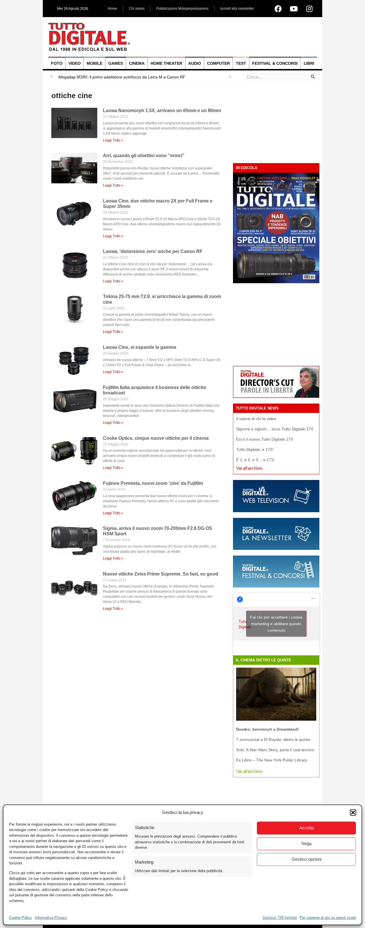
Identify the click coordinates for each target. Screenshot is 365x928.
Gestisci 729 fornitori (280, 917)
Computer (218, 63)
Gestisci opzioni (306, 859)
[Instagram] (309, 8)
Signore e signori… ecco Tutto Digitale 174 (274, 429)
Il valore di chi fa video (256, 418)
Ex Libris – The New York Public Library (271, 760)
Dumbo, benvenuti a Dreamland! (267, 729)
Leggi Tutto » (113, 140)
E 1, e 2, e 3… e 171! (255, 459)
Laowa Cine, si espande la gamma (139, 347)
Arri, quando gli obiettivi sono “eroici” (143, 155)
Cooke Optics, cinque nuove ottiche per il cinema (156, 438)
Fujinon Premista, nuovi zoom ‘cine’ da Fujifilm (153, 483)
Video (74, 63)
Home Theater (166, 63)
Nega (306, 843)
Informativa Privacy (51, 917)
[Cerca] (312, 77)
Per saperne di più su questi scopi (328, 917)
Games (115, 63)
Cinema (137, 63)
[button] (353, 812)
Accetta (306, 827)
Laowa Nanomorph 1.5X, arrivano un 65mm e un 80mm (162, 110)
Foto (56, 63)
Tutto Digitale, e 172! (254, 449)
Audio (194, 63)
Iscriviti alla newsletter (237, 9)
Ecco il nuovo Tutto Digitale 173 (264, 439)
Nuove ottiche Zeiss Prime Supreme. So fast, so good (160, 574)
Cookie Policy (20, 917)
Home (112, 9)
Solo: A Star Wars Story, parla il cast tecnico (275, 749)
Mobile (94, 63)
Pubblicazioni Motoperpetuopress (182, 9)
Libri (309, 63)
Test (241, 63)
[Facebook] (278, 8)
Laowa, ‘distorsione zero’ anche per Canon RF (152, 251)
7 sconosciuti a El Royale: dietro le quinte (273, 739)
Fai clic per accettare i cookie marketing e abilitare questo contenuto (276, 624)
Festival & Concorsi (275, 63)
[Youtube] (294, 8)
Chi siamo (137, 9)
